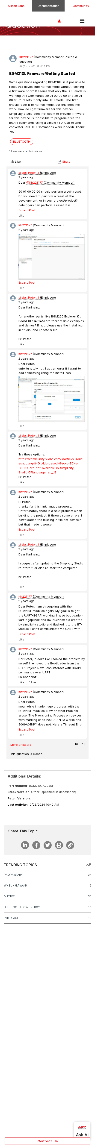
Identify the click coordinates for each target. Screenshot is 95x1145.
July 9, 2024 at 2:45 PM (34, 66)
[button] (47, 1141)
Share (66, 161)
